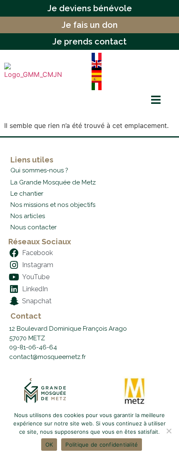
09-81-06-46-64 (33, 347)
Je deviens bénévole (89, 8)
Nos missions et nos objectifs (52, 205)
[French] (130, 56)
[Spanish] (130, 79)
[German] (130, 71)
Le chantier (26, 193)
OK (49, 444)
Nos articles (27, 216)
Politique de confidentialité (101, 444)
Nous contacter (33, 227)
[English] (130, 64)
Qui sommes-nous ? (39, 170)
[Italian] (130, 86)
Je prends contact (89, 42)
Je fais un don (90, 25)
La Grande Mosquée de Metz (53, 182)
